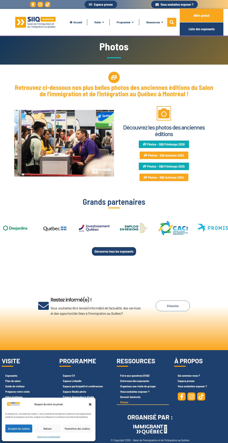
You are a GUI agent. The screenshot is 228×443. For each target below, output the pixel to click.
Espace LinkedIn (72, 381)
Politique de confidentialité (48, 436)
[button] (90, 404)
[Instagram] (40, 4)
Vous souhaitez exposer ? (134, 391)
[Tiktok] (47, 4)
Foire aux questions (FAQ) (134, 375)
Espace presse (186, 381)
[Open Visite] (103, 22)
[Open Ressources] (162, 22)
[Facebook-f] (33, 4)
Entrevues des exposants (134, 381)
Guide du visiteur (15, 386)
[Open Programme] (132, 22)
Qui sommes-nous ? (189, 375)
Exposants (11, 375)
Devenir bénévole (130, 397)
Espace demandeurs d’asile (78, 397)
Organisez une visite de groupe (138, 386)
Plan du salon (13, 381)
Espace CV (69, 375)
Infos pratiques (14, 397)
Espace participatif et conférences (83, 386)
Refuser (47, 428)
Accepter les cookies (19, 428)
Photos (124, 402)
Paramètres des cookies (77, 428)
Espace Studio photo (74, 391)
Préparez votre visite (17, 391)
